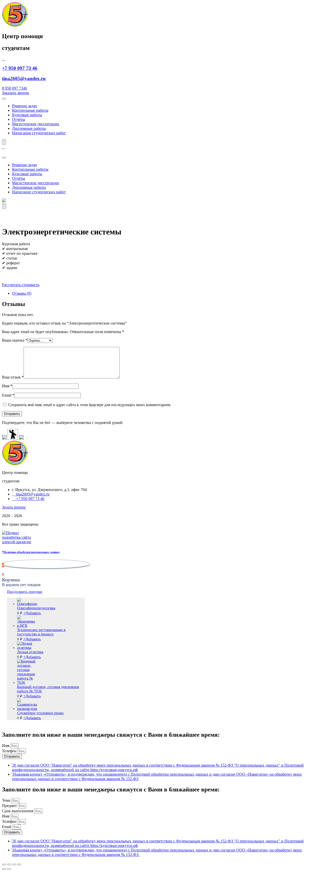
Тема (6, 800)
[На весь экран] (14, 864)
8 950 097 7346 (14, 88)
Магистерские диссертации (35, 124)
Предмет (10, 805)
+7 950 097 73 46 (19, 68)
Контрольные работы (30, 110)
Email (8, 395)
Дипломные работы (29, 128)
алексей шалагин (16, 542)
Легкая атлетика (30, 652)
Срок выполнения (18, 811)
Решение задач (24, 106)
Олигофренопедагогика (36, 608)
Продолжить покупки (24, 592)
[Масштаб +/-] (19, 864)
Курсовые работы (27, 115)
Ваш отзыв (13, 377)
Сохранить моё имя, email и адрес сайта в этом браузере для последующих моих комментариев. (89, 405)
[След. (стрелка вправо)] (9, 869)
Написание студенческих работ (39, 133)
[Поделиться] (9, 864)
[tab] (165, 293)
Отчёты (18, 119)
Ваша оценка (14, 340)
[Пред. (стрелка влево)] (4, 869)
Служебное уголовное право (40, 713)
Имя (7, 386)
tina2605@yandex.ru (24, 78)
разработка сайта (16, 537)
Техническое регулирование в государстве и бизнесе (41, 632)
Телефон (10, 751)
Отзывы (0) (21, 293)
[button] (15, 93)
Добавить (32, 613)
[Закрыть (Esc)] (4, 864)
